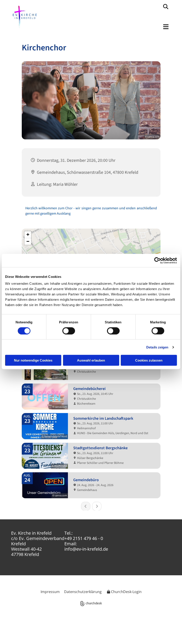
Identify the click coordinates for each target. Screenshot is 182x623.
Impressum (50, 591)
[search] (165, 6)
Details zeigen (157, 347)
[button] (132, 29)
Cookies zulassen (148, 360)
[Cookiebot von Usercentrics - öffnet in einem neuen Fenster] (157, 260)
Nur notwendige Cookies (33, 360)
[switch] (68, 330)
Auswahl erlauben (91, 360)
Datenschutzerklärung (83, 591)
